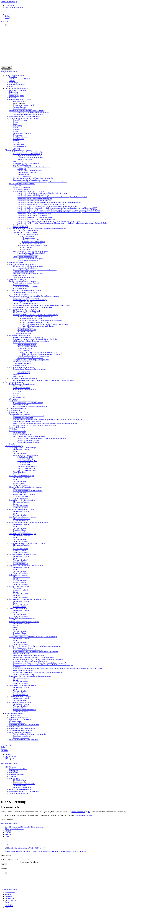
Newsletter (4, 751)
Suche (3, 747)
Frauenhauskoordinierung (83, 815)
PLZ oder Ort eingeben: (9, 860)
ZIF (89, 812)
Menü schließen (6, 69)
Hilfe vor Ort (9, 758)
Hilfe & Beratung (10, 756)
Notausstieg (5, 21)
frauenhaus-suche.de (78, 812)
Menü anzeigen (6, 67)
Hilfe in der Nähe (6, 745)
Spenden (4, 749)
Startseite (8, 754)
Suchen (4, 864)
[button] (18, 75)
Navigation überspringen (9, 2)
